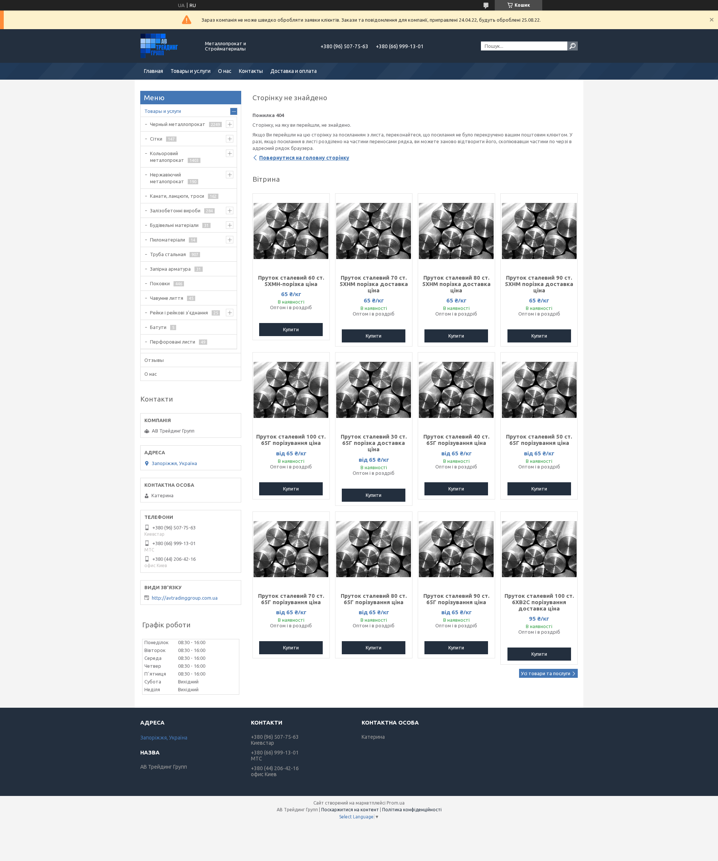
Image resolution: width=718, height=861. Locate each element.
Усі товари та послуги (545, 673)
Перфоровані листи (172, 341)
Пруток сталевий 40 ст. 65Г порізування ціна (456, 439)
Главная (153, 71)
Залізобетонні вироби (175, 210)
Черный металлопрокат (177, 124)
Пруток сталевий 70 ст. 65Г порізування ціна (291, 599)
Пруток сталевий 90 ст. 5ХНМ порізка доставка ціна (539, 283)
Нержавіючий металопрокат (167, 178)
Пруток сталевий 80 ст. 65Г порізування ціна (374, 599)
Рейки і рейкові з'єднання (179, 312)
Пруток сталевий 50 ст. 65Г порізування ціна (539, 439)
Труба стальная (168, 254)
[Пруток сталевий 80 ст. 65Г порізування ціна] (373, 549)
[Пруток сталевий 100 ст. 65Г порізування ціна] (291, 390)
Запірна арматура (170, 268)
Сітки (156, 138)
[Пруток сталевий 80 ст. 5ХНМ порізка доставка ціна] (456, 231)
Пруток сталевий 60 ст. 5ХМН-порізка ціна (291, 280)
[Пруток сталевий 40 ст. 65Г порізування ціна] (456, 390)
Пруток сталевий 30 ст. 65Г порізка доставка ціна (374, 442)
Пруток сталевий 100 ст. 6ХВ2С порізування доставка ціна (539, 602)
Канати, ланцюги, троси (177, 196)
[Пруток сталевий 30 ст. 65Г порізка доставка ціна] (373, 390)
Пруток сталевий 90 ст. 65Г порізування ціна (456, 599)
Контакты (251, 71)
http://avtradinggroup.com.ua (185, 597)
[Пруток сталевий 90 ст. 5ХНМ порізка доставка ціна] (539, 231)
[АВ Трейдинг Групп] (168, 46)
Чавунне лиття (166, 298)
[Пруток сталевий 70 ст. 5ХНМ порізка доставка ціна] (373, 231)
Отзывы (154, 360)
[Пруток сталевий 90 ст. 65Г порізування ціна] (456, 549)
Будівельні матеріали (174, 225)
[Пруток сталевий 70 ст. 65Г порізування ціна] (291, 549)
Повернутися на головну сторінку (304, 158)
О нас (224, 71)
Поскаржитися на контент (350, 809)
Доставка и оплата (293, 71)
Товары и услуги (191, 71)
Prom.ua (396, 802)
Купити (291, 329)
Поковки (160, 283)
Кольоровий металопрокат (167, 157)
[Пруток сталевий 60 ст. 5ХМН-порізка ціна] (291, 231)
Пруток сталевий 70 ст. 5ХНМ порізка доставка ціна (374, 283)
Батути (158, 327)
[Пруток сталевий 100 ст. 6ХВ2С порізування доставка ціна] (539, 549)
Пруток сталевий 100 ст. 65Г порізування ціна (291, 439)
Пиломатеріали (167, 239)
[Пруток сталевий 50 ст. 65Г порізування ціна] (539, 390)
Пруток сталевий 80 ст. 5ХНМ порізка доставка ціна (456, 283)
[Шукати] (572, 45)
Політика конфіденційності (412, 809)
